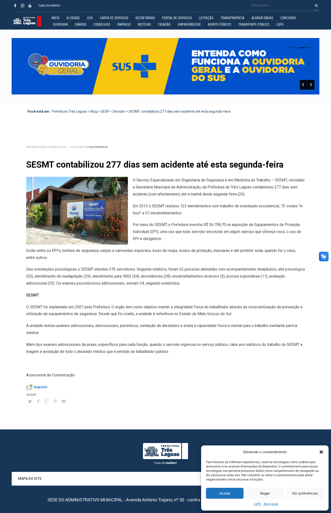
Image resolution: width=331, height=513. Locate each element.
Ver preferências (305, 493)
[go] (316, 5)
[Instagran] (22, 5)
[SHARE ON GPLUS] (46, 401)
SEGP (92, 147)
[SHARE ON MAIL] (63, 401)
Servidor (102, 147)
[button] (321, 452)
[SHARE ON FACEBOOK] (38, 401)
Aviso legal (270, 504)
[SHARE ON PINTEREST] (55, 401)
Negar (265, 493)
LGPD (257, 504)
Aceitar (224, 493)
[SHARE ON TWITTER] (29, 401)
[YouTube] (29, 5)
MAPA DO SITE (29, 479)
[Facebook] (15, 5)
